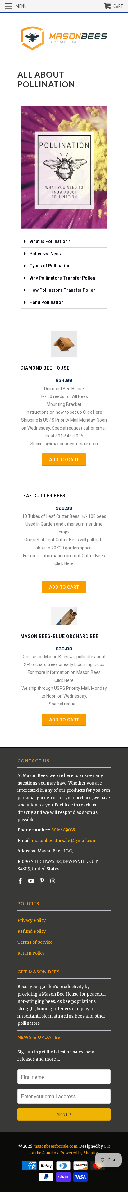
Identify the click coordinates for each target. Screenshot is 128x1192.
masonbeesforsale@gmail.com (64, 840)
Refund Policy (31, 931)
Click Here (92, 412)
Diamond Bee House (45, 368)
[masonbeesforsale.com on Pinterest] (42, 881)
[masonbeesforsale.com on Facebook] (20, 881)
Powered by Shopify (79, 1152)
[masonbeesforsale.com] (64, 37)
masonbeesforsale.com (55, 1146)
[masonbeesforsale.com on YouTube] (31, 881)
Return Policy (31, 953)
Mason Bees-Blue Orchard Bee (59, 636)
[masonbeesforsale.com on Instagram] (53, 881)
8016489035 (63, 830)
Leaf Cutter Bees (43, 495)
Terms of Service (35, 942)
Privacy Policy (31, 920)
